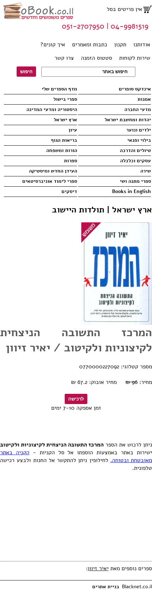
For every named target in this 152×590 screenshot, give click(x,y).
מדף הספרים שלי (59, 89)
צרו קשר (64, 58)
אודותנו (141, 44)
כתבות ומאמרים (89, 44)
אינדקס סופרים (135, 89)
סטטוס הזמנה (96, 58)
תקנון (120, 44)
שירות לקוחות (134, 58)
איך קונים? (52, 44)
